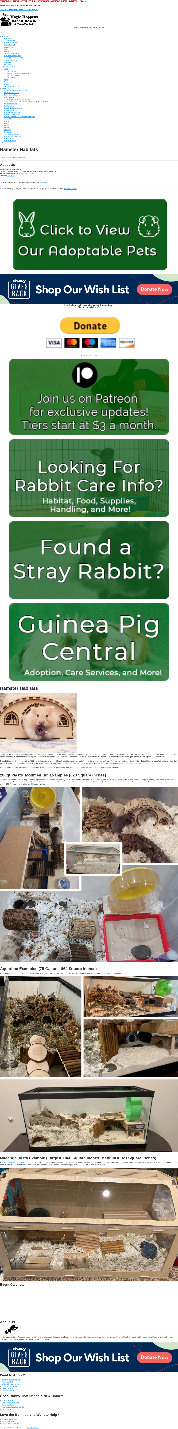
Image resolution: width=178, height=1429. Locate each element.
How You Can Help (8, 67)
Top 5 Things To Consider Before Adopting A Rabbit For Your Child (26, 101)
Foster (6, 80)
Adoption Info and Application (11, 1380)
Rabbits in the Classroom (12, 136)
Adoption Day (8, 47)
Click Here (10, 176)
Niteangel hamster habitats (14, 1162)
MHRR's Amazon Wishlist (12, 114)
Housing (7, 123)
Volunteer (7, 82)
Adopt (6, 69)
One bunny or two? (8, 1388)
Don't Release (9, 106)
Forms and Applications (12, 95)
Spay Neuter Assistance (12, 53)
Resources (5, 88)
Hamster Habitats (10, 141)
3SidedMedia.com (33, 1428)
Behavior (7, 125)
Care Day (7, 49)
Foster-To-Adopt (7, 1382)
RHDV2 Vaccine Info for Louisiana (15, 91)
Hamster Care (9, 138)
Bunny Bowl (8, 64)
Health (6, 121)
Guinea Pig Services (11, 60)
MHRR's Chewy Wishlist (12, 112)
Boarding (7, 51)
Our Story (7, 38)
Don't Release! (7, 1409)
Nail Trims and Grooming (12, 56)
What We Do (6, 36)
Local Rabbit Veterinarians (13, 108)
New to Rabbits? (9, 97)
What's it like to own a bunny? (12, 1384)
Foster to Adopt (11, 71)
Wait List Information (11, 134)
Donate (6, 84)
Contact (4, 143)
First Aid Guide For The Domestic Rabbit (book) (19, 117)
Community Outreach (11, 43)
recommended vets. (70, 189)
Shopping (7, 130)
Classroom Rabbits (8, 1390)
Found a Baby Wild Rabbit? (11, 1403)
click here (43, 182)
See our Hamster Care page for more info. (137, 763)
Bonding (7, 128)
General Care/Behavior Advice (14, 58)
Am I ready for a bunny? (10, 1386)
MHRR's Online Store (11, 110)
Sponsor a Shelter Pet (11, 86)
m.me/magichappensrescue (25, 173)
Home (4, 34)
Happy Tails (8, 62)
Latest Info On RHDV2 (11, 93)
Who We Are (11, 40)
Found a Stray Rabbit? (11, 104)
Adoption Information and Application (19, 73)
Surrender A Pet (9, 45)
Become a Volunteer (8, 1421)
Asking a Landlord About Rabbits (13, 1407)
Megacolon (8, 132)
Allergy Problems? (8, 1405)
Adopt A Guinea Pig (13, 75)
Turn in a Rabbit (7, 1400)
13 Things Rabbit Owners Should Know (17, 99)
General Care (8, 119)
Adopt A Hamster (12, 77)
